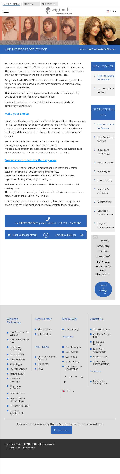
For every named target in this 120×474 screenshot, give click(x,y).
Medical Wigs (105, 201)
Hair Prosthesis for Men (106, 90)
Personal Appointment (16, 412)
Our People (71, 356)
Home (81, 49)
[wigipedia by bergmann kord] (58, 14)
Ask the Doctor (100, 356)
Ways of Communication (106, 225)
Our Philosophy (73, 347)
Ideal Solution (17, 354)
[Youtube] (71, 376)
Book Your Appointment (99, 350)
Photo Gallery (105, 180)
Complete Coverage (15, 380)
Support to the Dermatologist (17, 399)
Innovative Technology (104, 151)
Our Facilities (71, 351)
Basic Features (105, 162)
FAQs (40, 368)
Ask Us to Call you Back (102, 335)
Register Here (61, 430)
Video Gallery (44, 334)
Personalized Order (19, 405)
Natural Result (17, 373)
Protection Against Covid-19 (47, 358)
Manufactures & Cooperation (73, 367)
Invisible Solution (18, 368)
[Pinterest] (65, 382)
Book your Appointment (25, 234)
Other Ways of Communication (101, 363)
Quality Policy (72, 361)
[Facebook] (65, 376)
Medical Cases (17, 393)
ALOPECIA (28, 4)
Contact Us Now (101, 329)
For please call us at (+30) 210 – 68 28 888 (48, 222)
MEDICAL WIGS (48, 4)
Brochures (43, 363)
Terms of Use (14, 447)
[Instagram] (82, 376)
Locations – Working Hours (106, 212)
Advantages (104, 171)
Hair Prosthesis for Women (106, 77)
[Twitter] (76, 376)
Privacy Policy (29, 447)
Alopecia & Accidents (103, 191)
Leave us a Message (66, 234)
